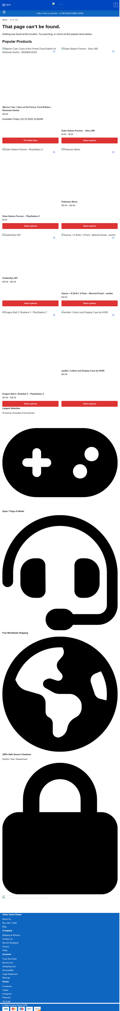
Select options (89, 140)
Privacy (5, 946)
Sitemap (6, 977)
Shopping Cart (9, 966)
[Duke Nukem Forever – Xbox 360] (89, 87)
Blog (4, 926)
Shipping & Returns (11, 935)
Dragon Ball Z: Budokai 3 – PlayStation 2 (23, 394)
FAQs (4, 950)
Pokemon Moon (69, 201)
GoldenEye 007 (10, 278)
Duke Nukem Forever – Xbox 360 (78, 130)
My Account (7, 962)
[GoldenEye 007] (30, 253)
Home (4, 20)
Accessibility (7, 970)
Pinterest (6, 997)
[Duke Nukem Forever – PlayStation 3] (30, 180)
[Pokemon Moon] (89, 173)
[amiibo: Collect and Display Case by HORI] (89, 339)
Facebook (7, 986)
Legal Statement (10, 974)
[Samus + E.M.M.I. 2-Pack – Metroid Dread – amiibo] (89, 261)
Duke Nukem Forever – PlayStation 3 (21, 216)
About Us (6, 919)
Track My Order (9, 959)
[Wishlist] (54, 51)
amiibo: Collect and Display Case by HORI (82, 370)
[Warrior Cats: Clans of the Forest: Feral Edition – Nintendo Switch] (30, 75)
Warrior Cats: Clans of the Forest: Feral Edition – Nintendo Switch (27, 109)
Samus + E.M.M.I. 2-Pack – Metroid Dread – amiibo (87, 293)
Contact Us (7, 939)
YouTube (6, 1001)
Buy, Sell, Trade (9, 923)
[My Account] (4, 13)
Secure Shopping (10, 943)
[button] (115, 5)
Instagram (7, 994)
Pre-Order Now (30, 140)
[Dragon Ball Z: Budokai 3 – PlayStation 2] (30, 350)
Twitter (5, 990)
